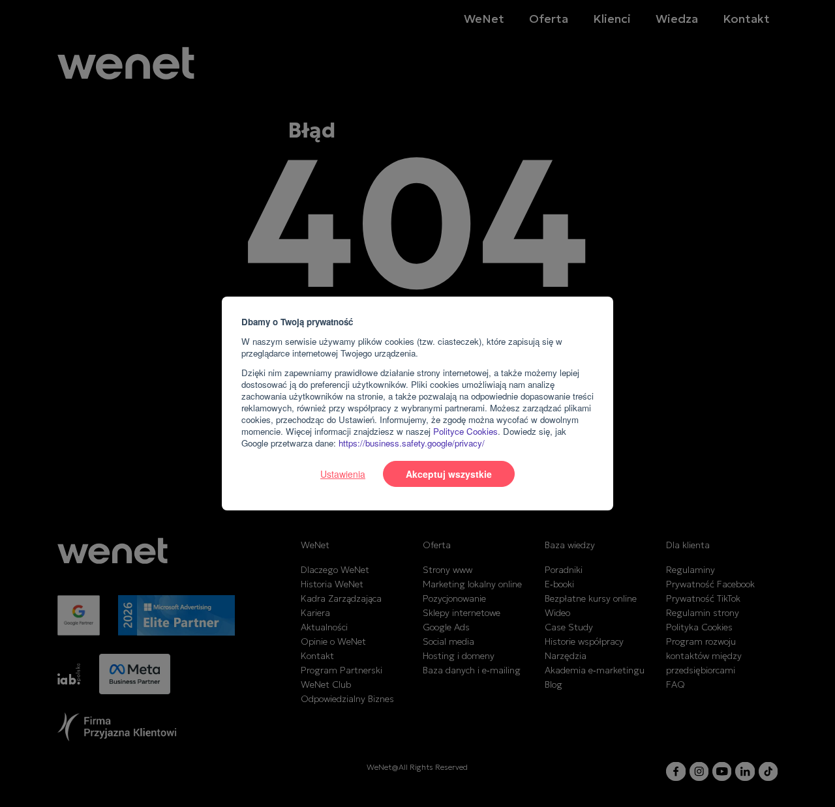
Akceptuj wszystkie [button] (449, 473)
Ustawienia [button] (342, 474)
